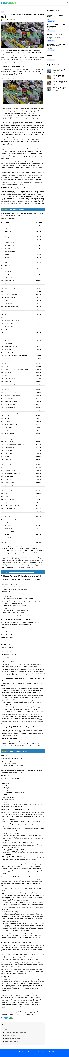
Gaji (2, 12)
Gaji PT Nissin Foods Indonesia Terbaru (12, 1038)
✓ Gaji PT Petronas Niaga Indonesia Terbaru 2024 (59, 88)
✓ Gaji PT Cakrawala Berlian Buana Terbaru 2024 (60, 82)
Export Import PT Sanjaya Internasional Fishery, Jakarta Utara (57, 45)
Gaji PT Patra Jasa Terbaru (9, 1035)
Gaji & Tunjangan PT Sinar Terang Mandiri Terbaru (14, 1032)
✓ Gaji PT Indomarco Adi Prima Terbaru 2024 (59, 70)
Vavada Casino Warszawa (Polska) (11, 1029)
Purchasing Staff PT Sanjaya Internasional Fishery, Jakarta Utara (56, 35)
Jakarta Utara (49, 38)
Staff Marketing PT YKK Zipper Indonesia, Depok (55, 15)
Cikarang (49, 58)
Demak (48, 28)
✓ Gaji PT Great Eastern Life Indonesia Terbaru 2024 (60, 76)
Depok (48, 19)
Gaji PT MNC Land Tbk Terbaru (10, 1041)
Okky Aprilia (5, 19)
